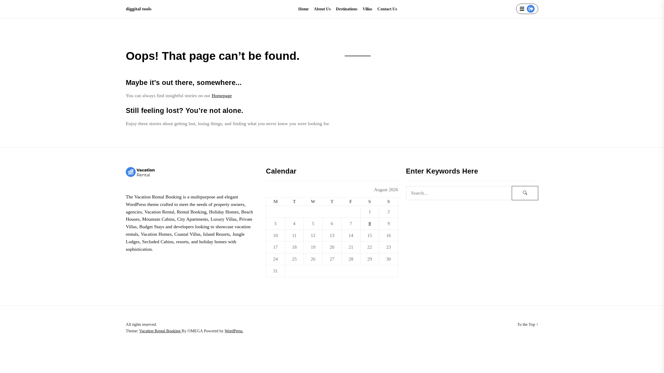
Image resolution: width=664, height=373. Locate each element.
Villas (367, 9)
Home (303, 9)
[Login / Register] (531, 9)
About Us (322, 9)
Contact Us (387, 9)
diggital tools (138, 8)
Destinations (346, 9)
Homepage (222, 95)
